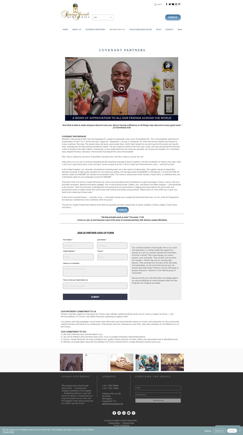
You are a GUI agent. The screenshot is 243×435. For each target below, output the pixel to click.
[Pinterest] (179, 4)
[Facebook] (166, 4)
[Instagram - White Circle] (124, 413)
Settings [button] (208, 430)
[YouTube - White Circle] (128, 413)
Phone (100, 251)
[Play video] (121, 89)
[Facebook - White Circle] (114, 413)
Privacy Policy (114, 423)
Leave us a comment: (71, 263)
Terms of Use (128, 423)
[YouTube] (172, 4)
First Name (67, 240)
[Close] (239, 430)
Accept (232, 430)
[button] (159, 4)
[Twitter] (169, 4)
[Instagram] (176, 4)
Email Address (69, 251)
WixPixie (125, 425)
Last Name (101, 240)
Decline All (219, 430)
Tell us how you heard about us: (75, 280)
